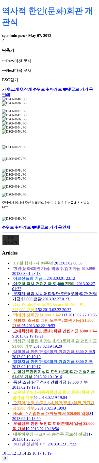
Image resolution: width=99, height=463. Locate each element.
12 (14, 453)
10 (4, 453)
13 (19, 453)
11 (9, 453)
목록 (10, 240)
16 (34, 453)
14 (24, 453)
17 (39, 453)
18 (44, 453)
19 (49, 453)
